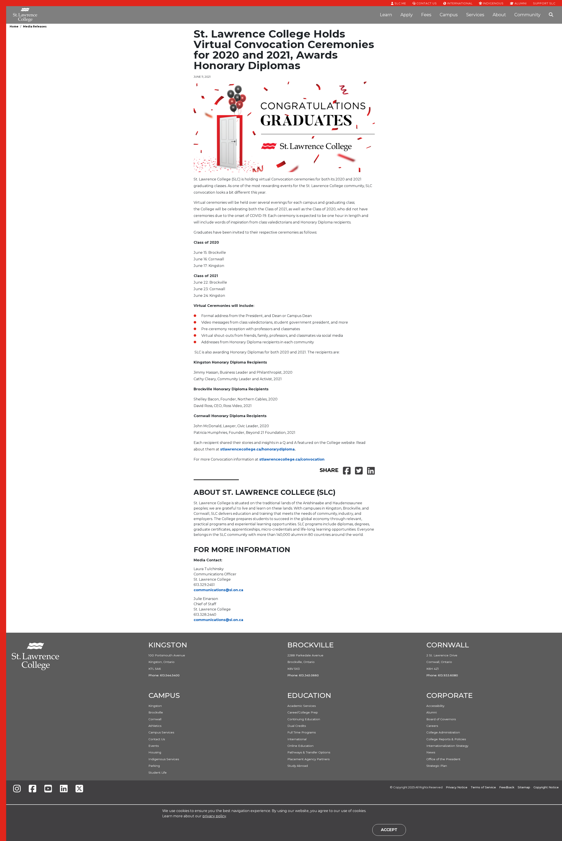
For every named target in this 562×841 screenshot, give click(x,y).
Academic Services (301, 706)
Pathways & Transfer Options (308, 752)
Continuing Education (303, 719)
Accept (389, 829)
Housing (154, 752)
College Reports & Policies (446, 739)
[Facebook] (32, 789)
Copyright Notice (546, 787)
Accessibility (435, 706)
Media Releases (35, 26)
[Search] (551, 15)
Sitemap (524, 787)
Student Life (157, 772)
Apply (406, 14)
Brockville (155, 712)
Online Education (300, 745)
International (459, 3)
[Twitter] (79, 789)
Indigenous (493, 3)
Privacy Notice (456, 787)
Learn (386, 14)
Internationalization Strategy (447, 745)
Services (475, 14)
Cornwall (154, 719)
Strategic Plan (436, 765)
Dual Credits (296, 726)
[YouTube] (48, 789)
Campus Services (161, 732)
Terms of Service (483, 787)
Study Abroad (297, 765)
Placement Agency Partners (308, 759)
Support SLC (544, 3)
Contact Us (426, 3)
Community (527, 14)
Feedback (506, 787)
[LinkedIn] (63, 789)
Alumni (520, 3)
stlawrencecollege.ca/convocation (291, 459)
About (499, 14)
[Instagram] (16, 789)
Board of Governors (441, 719)
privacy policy (214, 816)
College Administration (443, 732)
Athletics (154, 726)
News (430, 752)
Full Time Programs (301, 732)
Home (14, 26)
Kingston (155, 706)
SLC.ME (400, 3)
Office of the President (443, 759)
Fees (426, 14)
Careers (432, 726)
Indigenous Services (163, 759)
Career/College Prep (302, 712)
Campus (449, 14)
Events (153, 745)
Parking (154, 765)
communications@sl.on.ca (218, 590)
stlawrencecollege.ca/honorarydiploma (257, 449)
